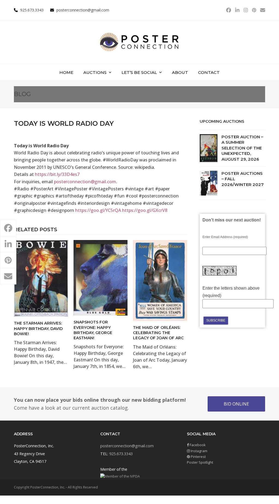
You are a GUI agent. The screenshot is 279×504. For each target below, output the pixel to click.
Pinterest (198, 456)
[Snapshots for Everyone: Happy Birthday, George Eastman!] (101, 277)
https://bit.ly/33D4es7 (57, 174)
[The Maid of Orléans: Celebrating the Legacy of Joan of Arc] (160, 280)
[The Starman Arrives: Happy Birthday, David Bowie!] (41, 277)
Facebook (197, 444)
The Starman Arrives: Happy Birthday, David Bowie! (38, 328)
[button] (8, 228)
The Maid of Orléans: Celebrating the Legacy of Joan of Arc (158, 333)
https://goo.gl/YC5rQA (98, 210)
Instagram (198, 450)
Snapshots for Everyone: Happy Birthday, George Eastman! (93, 330)
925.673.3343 (121, 453)
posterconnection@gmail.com (82, 10)
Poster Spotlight (200, 462)
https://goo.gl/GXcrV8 (144, 210)
